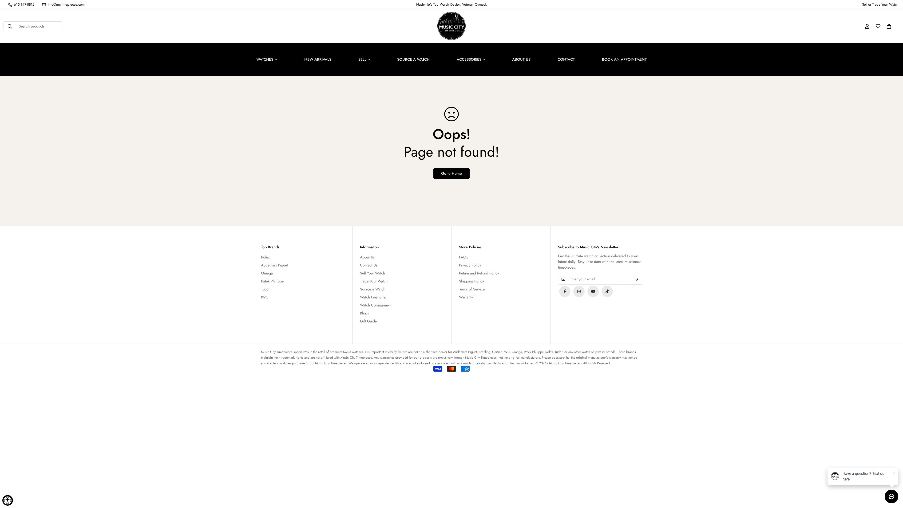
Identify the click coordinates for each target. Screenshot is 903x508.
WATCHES (264, 59)
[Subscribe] (636, 279)
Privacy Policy (470, 265)
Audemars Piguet (274, 265)
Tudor (265, 289)
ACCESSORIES (469, 59)
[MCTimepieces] (593, 291)
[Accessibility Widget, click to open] (7, 500)
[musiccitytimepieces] (564, 291)
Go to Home (451, 173)
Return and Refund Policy (479, 273)
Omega (267, 273)
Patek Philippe (272, 281)
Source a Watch (372, 289)
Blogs (364, 313)
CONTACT (566, 59)
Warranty (466, 297)
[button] (888, 26)
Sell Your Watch (372, 273)
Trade (876, 4)
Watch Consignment (376, 305)
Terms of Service (472, 289)
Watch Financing (373, 297)
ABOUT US (521, 59)
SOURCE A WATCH (413, 59)
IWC (264, 297)
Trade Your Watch (374, 281)
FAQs (463, 257)
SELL (362, 59)
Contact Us (368, 265)
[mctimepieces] (451, 26)
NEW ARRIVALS (317, 59)
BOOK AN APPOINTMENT (624, 59)
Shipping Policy (471, 281)
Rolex (265, 257)
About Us (367, 257)
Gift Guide (368, 321)
